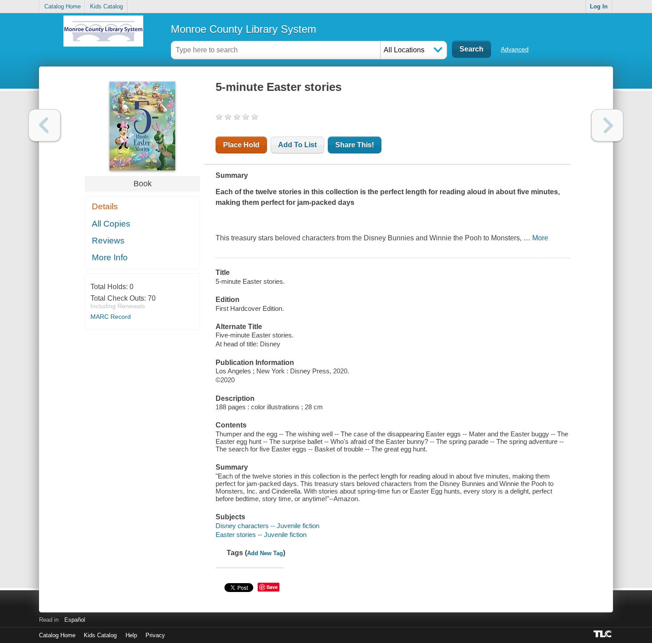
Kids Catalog (106, 6)
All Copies (111, 223)
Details (105, 206)
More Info (110, 257)
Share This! (354, 145)
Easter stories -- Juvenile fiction (261, 534)
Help (131, 635)
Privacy (155, 635)
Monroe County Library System (243, 29)
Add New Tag (265, 553)
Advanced (515, 49)
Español (74, 619)
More (540, 238)
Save (272, 587)
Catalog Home (62, 6)
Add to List (297, 145)
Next (607, 125)
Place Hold (241, 145)
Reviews (108, 240)
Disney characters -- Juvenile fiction (267, 525)
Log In (599, 6)
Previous (44, 125)
